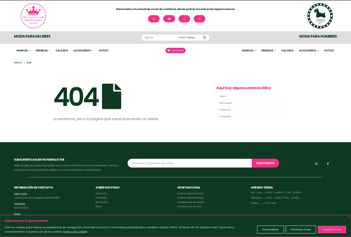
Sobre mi (225, 109)
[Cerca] (348, 217)
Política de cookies (75, 232)
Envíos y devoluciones (190, 193)
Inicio (223, 96)
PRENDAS (267, 50)
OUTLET (329, 50)
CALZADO (287, 50)
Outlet (104, 50)
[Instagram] (316, 163)
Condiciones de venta (190, 202)
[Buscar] (205, 37)
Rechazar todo (301, 229)
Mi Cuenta (226, 102)
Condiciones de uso (189, 206)
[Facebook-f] (328, 163)
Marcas (22, 50)
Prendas (42, 50)
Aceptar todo (332, 229)
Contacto (225, 116)
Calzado (62, 50)
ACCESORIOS (307, 50)
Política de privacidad (190, 197)
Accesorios (82, 50)
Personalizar (270, 229)
